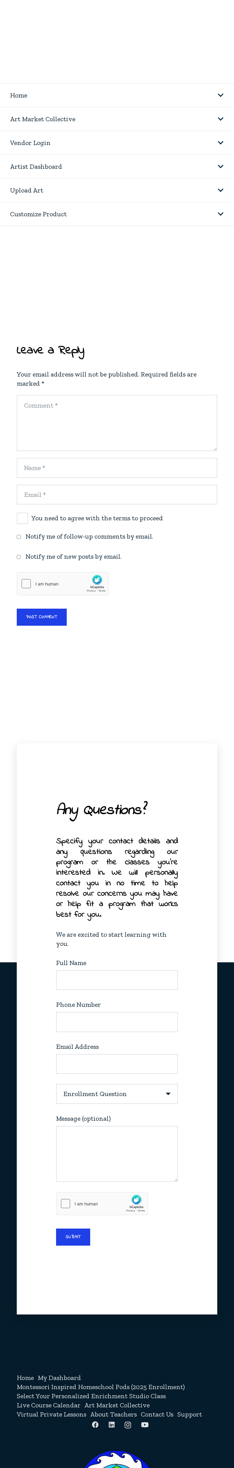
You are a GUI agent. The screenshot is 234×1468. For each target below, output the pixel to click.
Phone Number (78, 1004)
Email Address (77, 1046)
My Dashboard (59, 1378)
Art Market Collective (117, 1405)
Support (189, 1414)
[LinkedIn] (112, 1424)
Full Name (71, 963)
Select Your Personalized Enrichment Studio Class (91, 1396)
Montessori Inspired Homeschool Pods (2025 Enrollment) (101, 1387)
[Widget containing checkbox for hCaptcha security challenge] (63, 583)
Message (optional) (83, 1118)
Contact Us (157, 1414)
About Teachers (113, 1414)
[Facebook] (95, 1424)
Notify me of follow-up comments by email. (89, 536)
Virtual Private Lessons (51, 1414)
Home (25, 1378)
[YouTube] (145, 1424)
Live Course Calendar (48, 1405)
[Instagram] (128, 1425)
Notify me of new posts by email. (74, 556)
